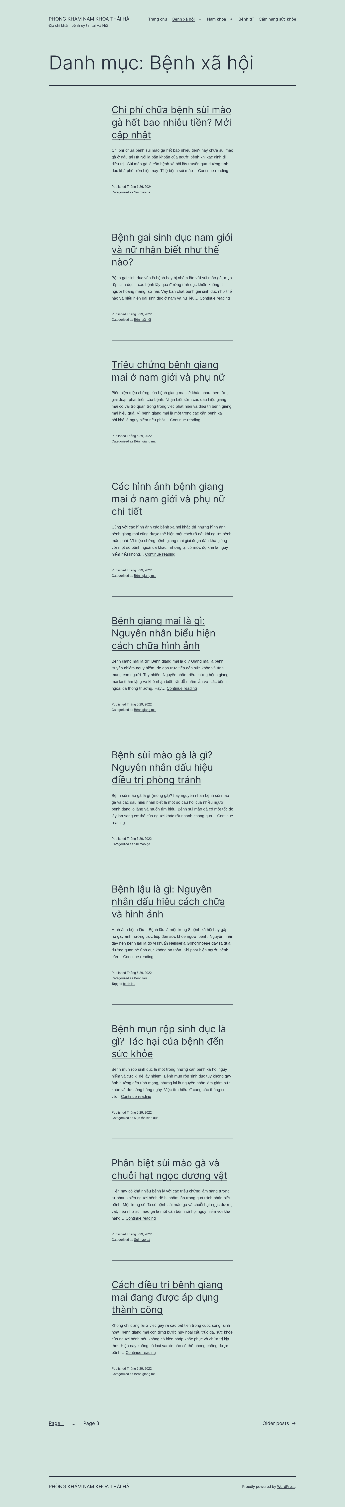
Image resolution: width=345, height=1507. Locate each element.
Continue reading (213, 170)
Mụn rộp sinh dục (146, 1118)
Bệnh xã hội (183, 19)
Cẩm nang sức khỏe (277, 19)
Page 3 (91, 1423)
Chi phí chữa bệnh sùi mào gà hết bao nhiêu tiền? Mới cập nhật (171, 122)
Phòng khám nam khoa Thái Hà (89, 19)
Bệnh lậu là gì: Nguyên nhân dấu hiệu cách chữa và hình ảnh (168, 901)
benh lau (129, 984)
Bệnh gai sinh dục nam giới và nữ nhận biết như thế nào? (172, 249)
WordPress (286, 1486)
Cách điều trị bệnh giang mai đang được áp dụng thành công (167, 1297)
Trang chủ (157, 19)
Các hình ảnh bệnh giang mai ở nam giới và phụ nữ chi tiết (168, 498)
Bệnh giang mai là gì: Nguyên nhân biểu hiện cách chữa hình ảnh (163, 633)
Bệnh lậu (140, 978)
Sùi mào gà (142, 192)
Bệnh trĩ (246, 19)
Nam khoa (216, 19)
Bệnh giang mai (145, 441)
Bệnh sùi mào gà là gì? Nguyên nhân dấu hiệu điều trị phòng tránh (162, 767)
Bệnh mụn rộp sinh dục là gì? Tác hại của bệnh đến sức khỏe (169, 1041)
